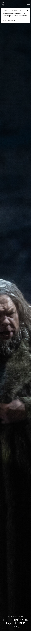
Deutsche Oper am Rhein (2, 3)
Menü (28, 4)
